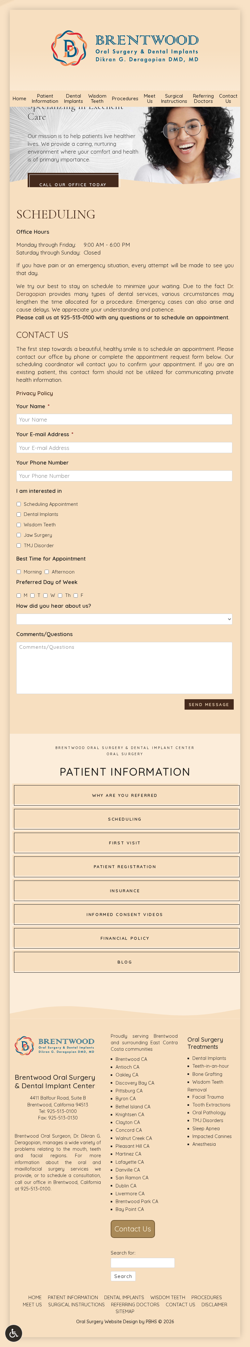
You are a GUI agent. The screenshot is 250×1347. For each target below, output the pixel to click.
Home (19, 98)
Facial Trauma (208, 1097)
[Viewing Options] (13, 1333)
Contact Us (133, 1228)
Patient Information (73, 1297)
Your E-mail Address (45, 434)
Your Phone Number (42, 462)
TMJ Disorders (207, 1120)
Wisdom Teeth (40, 524)
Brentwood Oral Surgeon (42, 1136)
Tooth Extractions (211, 1105)
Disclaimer (214, 1305)
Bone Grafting (207, 1074)
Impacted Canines (212, 1136)
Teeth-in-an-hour (210, 1066)
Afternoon (63, 572)
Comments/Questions (44, 634)
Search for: (123, 1253)
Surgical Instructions (76, 1305)
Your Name (33, 406)
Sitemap (125, 1311)
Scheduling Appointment (51, 504)
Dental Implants (41, 514)
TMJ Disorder (39, 545)
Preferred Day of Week (46, 581)
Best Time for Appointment (51, 558)
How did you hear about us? (53, 605)
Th (68, 595)
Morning (33, 572)
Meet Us (32, 1305)
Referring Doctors (135, 1305)
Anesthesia (204, 1144)
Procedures (125, 98)
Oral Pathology (209, 1113)
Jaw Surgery (38, 535)
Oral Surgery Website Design (107, 1322)
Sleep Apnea (206, 1129)
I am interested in (39, 490)
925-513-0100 (77, 317)
